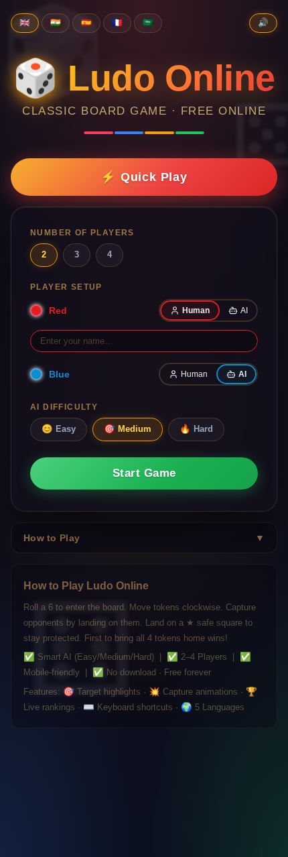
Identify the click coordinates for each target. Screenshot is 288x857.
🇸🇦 (148, 22)
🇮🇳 (55, 22)
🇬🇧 (24, 22)
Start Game (144, 473)
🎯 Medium (127, 429)
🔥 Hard (196, 429)
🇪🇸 (86, 22)
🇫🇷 (117, 22)
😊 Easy (59, 429)
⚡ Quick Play (144, 177)
